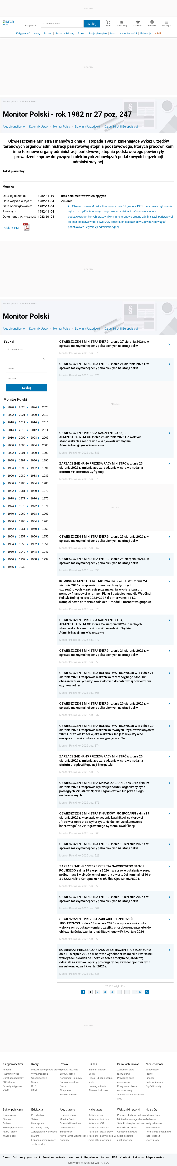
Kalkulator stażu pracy (100, 1131)
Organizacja (9, 1115)
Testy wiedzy (38, 1144)
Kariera (105, 1157)
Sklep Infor (66, 1090)
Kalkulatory (95, 1109)
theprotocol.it (153, 1135)
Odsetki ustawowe (127, 1131)
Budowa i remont (155, 1082)
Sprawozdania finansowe (131, 1094)
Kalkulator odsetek (98, 1127)
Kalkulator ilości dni (98, 1119)
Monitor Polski (29, 101)
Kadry (37, 33)
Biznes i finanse (97, 1069)
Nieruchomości (128, 33)
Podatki (7, 1069)
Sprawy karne (67, 1073)
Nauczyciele (37, 1123)
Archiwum (151, 1119)
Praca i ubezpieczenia (100, 1077)
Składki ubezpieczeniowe (131, 1123)
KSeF (158, 33)
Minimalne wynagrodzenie (131, 1119)
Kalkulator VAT (96, 1123)
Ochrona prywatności (26, 1157)
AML (119, 1098)
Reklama (138, 1157)
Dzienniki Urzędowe (87, 126)
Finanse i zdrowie (98, 1090)
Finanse (150, 1077)
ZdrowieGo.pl (153, 1115)
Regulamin (91, 1157)
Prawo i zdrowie (68, 1094)
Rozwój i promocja (13, 1127)
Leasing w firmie (97, 1086)
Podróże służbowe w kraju (131, 1115)
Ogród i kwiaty (153, 1086)
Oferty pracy (152, 1140)
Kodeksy (64, 1140)
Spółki (91, 1073)
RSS (114, 1157)
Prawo (81, 33)
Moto (113, 33)
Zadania (7, 1123)
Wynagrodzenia (39, 1073)
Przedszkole (38, 1115)
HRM (34, 1090)
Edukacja (145, 33)
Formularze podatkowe (158, 1131)
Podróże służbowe (127, 1127)
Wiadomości (152, 1069)
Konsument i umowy (71, 1077)
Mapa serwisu (155, 1157)
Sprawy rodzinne (69, 1069)
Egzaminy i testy (40, 1127)
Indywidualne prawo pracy (45, 1069)
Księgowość (23, 33)
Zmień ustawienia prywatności (62, 1157)
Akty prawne (67, 1109)
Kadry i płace (10, 1131)
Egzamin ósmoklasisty (43, 1140)
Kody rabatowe (154, 1123)
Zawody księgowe (12, 1086)
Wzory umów (153, 1127)
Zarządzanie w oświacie (44, 1131)
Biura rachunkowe (128, 1064)
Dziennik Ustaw (39, 126)
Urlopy (34, 1082)
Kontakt (125, 1157)
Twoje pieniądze (98, 33)
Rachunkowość (11, 1073)
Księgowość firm (13, 1064)
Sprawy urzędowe (69, 1082)
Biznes (48, 33)
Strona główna (10, 101)
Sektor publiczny (64, 33)
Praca (63, 1086)
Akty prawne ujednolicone (74, 1135)
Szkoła (35, 1119)
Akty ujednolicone (14, 126)
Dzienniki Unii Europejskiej (121, 126)
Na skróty (151, 1109)
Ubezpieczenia (39, 1077)
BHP (33, 1086)
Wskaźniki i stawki (128, 1109)
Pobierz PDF (11, 228)
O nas (6, 1157)
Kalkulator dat (96, 1115)
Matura (35, 1135)
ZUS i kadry (9, 1082)
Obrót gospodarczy (13, 1077)
